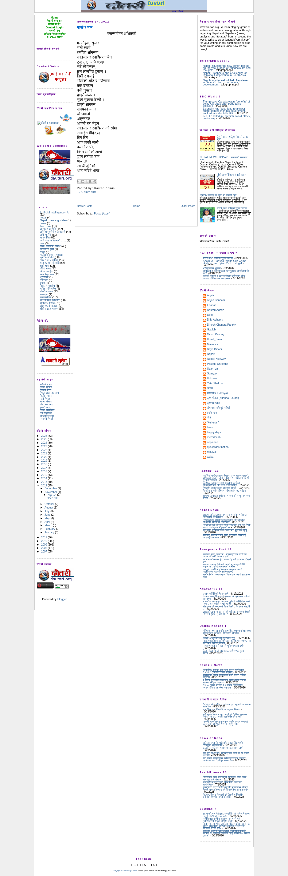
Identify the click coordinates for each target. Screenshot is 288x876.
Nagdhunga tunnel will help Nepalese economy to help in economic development (225, 82)
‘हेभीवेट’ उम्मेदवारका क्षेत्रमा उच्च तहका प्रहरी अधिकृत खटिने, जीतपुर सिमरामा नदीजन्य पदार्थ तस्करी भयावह (226, 478)
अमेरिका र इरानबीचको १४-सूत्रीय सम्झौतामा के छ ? (226, 272)
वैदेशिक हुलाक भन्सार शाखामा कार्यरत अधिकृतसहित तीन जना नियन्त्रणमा (221, 484)
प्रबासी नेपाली (47, 418)
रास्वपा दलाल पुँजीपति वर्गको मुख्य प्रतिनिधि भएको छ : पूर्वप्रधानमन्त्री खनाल (224, 565)
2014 (44, 478)
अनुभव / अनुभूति (48, 228)
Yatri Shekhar (215, 383)
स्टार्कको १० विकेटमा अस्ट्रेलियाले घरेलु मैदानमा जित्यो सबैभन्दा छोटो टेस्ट (226, 814)
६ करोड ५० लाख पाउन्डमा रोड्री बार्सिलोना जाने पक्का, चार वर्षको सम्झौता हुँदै (226, 602)
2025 (44, 439)
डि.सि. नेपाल (46, 395)
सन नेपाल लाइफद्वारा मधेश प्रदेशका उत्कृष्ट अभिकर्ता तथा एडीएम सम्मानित (224, 759)
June (47, 514)
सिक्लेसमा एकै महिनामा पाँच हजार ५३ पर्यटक (224, 490)
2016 (44, 471)
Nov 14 (52, 494)
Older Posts (188, 206)
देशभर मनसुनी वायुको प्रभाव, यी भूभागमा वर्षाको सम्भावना (226, 597)
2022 (44, 449)
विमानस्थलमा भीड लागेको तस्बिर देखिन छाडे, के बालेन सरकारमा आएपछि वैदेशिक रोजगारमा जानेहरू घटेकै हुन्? (226, 826)
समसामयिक (45, 297)
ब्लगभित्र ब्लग (47, 274)
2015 (44, 475)
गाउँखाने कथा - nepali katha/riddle (51, 255)
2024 (44, 442)
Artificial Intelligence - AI (55, 212)
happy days (214, 432)
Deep (210, 315)
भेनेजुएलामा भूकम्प (212, 268)
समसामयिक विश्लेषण (50, 300)
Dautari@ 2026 (130, 870)
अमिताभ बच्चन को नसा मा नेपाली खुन (218, 195)
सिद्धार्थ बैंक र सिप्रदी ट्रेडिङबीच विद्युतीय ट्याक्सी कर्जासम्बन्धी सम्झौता (223, 795)
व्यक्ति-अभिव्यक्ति (48, 288)
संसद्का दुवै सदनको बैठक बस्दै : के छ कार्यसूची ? (226, 607)
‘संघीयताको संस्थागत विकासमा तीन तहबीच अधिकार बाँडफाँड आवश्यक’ (224, 521)
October (49, 504)
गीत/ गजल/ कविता (49, 259)
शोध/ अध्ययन (46, 291)
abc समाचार (46, 404)
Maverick (212, 344)
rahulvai (212, 452)
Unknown (212, 378)
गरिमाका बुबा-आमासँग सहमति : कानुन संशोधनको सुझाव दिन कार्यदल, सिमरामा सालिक (227, 631)
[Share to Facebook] (91, 181)
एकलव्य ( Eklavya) (217, 393)
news (43, 223)
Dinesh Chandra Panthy (221, 325)
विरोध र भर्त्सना (47, 285)
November (51, 492)
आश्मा (210, 388)
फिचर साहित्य (46, 271)
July (47, 511)
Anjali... (211, 295)
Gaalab (211, 330)
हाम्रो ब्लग (45, 407)
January (49, 532)
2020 (44, 457)
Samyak (212, 374)
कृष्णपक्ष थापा (213, 403)
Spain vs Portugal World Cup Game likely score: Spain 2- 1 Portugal (224, 262)
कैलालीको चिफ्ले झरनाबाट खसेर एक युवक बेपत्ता (224, 652)
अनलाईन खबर (47, 416)
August (49, 507)
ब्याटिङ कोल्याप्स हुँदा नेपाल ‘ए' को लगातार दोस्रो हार (227, 560)
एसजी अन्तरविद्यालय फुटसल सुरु (219, 638)
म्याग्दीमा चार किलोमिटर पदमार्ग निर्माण (221, 709)
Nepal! (211, 354)
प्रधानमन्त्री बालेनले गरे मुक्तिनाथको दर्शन (223, 645)
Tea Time (45, 226)
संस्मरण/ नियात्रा (48, 306)
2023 (44, 446)
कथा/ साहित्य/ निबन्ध (50, 246)
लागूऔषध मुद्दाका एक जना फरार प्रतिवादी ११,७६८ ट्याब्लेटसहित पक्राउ (223, 671)
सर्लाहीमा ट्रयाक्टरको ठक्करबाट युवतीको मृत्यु (225, 530)
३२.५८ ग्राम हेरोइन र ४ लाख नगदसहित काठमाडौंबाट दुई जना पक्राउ (222, 686)
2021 (44, 453)
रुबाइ (42, 283)
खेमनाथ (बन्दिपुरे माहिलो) (219, 408)
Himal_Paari (214, 339)
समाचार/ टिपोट (47, 303)
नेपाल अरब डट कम (49, 392)
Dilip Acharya (215, 320)
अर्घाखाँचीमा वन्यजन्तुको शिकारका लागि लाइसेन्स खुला (226, 575)
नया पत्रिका (46, 413)
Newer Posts (85, 206)
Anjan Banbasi (216, 300)
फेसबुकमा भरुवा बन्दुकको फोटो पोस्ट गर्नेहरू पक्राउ (224, 676)
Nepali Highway (216, 359)
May (47, 518)
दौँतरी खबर (45, 268)
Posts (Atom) (102, 213)
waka (210, 457)
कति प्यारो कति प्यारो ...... (53, 240)
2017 (44, 467)
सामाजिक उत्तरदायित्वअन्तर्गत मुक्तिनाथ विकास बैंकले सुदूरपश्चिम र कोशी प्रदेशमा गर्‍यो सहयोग (225, 788)
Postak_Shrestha (217, 364)
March (48, 525)
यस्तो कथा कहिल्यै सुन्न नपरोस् (232, 208)
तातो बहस (44, 265)
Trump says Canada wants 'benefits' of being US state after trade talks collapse (226, 104)
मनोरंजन (44, 280)
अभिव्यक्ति (45, 237)
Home (136, 206)
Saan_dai (212, 369)
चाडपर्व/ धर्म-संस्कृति (49, 262)
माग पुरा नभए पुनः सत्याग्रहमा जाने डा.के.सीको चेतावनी (226, 754)
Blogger (61, 599)
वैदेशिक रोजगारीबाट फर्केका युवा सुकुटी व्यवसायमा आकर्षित (227, 705)
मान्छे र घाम (52, 497)
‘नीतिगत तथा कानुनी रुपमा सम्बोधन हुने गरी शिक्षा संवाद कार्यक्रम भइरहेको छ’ (226, 526)
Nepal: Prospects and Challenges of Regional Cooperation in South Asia (225, 74)
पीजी (209, 418)
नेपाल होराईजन (47, 410)
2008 (44, 548)
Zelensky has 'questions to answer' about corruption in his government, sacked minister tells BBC (224, 111)
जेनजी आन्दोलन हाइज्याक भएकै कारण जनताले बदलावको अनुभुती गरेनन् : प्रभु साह (226, 722)
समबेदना (44, 294)
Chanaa (211, 305)
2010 (44, 541)
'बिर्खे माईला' (213, 423)
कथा (42, 243)
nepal (43, 217)
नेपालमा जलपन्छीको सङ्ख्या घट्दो (219, 488)
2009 (44, 544)
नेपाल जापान (46, 387)
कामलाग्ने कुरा (47, 249)
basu (210, 427)
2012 (44, 485)
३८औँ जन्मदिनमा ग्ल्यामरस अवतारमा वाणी (223, 748)
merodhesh (214, 437)
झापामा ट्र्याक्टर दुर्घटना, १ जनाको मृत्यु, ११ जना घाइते (226, 496)
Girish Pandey (215, 334)
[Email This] (79, 181)
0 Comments (88, 191)
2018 (44, 464)
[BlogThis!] (83, 181)
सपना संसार (46, 401)
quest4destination (218, 447)
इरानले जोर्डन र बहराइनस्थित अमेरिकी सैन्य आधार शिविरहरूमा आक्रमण (224, 277)
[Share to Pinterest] (95, 181)
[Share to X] (87, 181)
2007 (44, 551)
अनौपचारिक (45, 234)
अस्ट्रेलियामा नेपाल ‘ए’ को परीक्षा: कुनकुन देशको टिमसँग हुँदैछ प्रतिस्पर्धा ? (226, 612)
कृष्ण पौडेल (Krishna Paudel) (223, 398)
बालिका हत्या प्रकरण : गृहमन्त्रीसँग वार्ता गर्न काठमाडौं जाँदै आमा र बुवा (224, 555)
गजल (42, 252)
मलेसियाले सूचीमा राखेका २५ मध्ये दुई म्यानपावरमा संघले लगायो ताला (221, 819)
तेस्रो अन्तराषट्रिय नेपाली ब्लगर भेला (232, 138)
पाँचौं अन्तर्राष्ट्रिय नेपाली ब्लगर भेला (231, 175)
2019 (44, 460)
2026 (44, 435)
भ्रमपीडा (44, 277)
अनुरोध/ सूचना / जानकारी (52, 231)
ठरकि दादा (212, 413)
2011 (44, 537)
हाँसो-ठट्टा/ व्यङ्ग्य (49, 308)
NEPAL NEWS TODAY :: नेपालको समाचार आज (224, 158)
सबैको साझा (46, 384)
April (47, 521)
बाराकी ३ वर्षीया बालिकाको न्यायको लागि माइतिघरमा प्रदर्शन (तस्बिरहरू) (222, 570)
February (50, 528)
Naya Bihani (214, 349)
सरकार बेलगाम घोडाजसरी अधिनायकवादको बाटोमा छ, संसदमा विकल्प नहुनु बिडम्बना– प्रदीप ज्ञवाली (226, 833)
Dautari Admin (215, 310)
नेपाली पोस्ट (45, 390)
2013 (44, 481)
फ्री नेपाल (45, 398)
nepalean (212, 442)
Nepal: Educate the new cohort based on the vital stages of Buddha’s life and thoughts (226, 68)
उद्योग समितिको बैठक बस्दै (216, 593)
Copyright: (117, 870)
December (51, 488)
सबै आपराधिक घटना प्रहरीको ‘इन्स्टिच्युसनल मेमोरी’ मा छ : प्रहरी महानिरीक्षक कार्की (225, 715)
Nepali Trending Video (53, 220)
